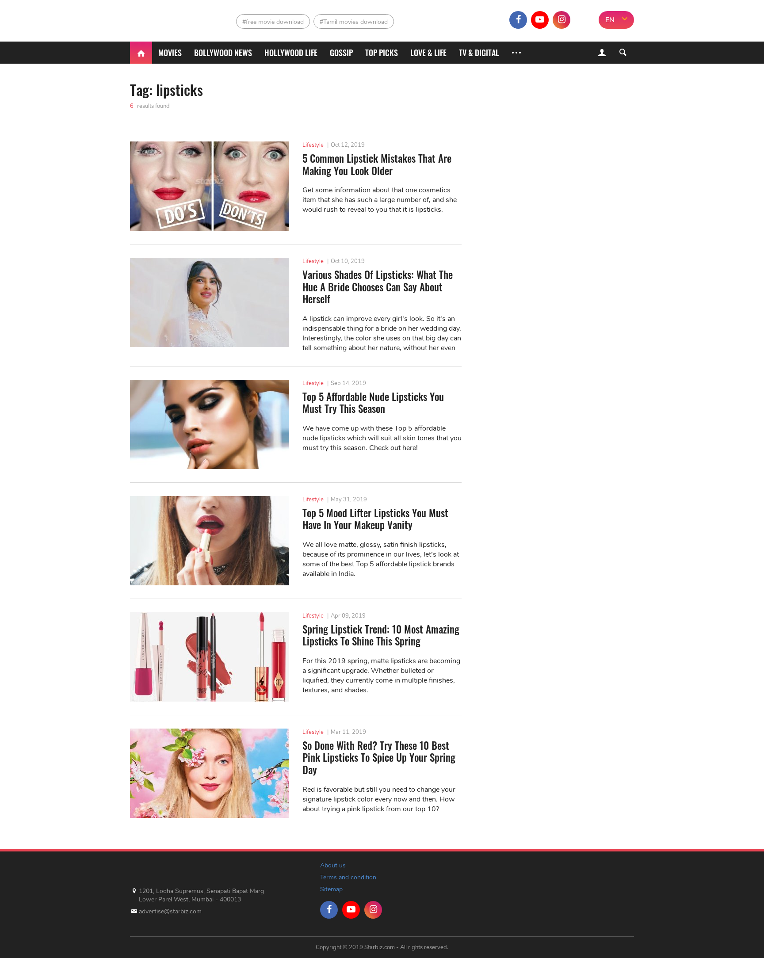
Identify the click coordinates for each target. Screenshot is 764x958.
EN (610, 20)
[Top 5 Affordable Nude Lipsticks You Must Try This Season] (209, 424)
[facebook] (518, 20)
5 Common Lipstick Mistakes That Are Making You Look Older (376, 165)
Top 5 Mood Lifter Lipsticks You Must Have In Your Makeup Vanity (375, 519)
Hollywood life (290, 52)
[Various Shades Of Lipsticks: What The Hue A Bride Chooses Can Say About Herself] (209, 302)
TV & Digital (479, 52)
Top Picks (381, 52)
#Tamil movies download (354, 22)
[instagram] (561, 20)
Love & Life (428, 52)
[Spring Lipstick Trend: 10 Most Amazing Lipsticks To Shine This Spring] (209, 657)
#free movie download (273, 22)
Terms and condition (348, 877)
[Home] (141, 53)
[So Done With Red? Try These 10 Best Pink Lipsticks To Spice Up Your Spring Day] (209, 773)
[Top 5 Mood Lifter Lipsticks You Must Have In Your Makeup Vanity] (209, 540)
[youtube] (540, 20)
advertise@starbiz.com (170, 911)
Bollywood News (223, 52)
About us (333, 865)
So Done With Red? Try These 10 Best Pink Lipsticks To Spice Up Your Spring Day (378, 758)
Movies (170, 52)
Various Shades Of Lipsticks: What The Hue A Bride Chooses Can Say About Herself (377, 287)
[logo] (168, 18)
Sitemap (331, 889)
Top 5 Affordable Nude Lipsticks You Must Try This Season (373, 403)
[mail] (583, 20)
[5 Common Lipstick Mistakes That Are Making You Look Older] (209, 186)
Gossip (341, 52)
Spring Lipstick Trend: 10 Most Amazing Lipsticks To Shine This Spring (380, 635)
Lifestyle (313, 145)
